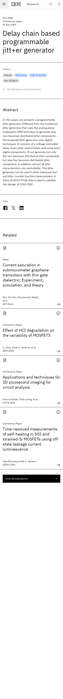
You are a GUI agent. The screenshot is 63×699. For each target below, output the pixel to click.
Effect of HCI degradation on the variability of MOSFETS (28, 333)
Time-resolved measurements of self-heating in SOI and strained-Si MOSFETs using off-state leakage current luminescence (31, 439)
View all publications (16, 478)
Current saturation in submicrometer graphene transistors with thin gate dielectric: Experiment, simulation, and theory (26, 275)
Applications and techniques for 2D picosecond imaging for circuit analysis (31, 382)
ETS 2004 (8, 17)
